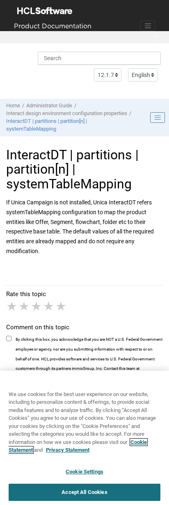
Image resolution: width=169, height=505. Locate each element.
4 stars (49, 306)
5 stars (61, 306)
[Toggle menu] (155, 37)
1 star (12, 306)
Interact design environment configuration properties (66, 113)
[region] (84, 438)
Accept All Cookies (84, 492)
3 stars (37, 306)
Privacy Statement (67, 450)
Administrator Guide (49, 105)
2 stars (24, 306)
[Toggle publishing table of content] (157, 117)
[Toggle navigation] (147, 25)
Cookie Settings (84, 472)
